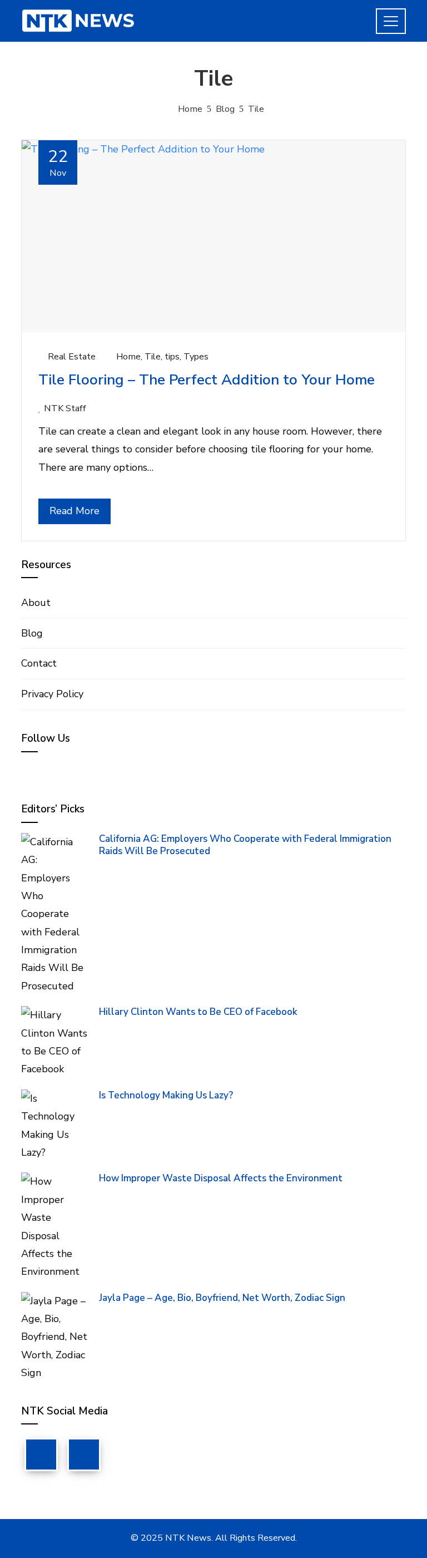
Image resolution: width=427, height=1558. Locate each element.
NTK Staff (65, 408)
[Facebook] (41, 1454)
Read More (74, 510)
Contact (39, 663)
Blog (32, 633)
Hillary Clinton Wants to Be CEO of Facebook (198, 1011)
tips (172, 357)
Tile (153, 357)
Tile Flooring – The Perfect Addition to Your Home (206, 379)
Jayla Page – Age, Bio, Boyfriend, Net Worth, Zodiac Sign (222, 1297)
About (36, 602)
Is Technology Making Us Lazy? (166, 1095)
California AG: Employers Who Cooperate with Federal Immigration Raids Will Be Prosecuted (245, 844)
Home (128, 357)
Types (195, 357)
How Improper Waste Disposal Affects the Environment (220, 1178)
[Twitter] (84, 1454)
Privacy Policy (52, 694)
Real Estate (72, 357)
